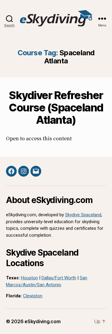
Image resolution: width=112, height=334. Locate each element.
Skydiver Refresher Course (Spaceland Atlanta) (56, 107)
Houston (29, 278)
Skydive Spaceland (83, 214)
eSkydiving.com (42, 321)
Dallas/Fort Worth (59, 278)
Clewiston (32, 296)
